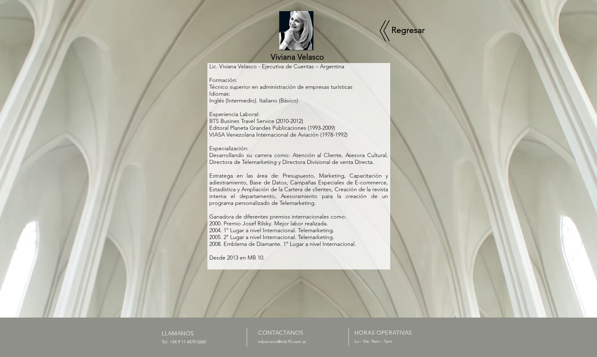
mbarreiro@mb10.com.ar (282, 341)
